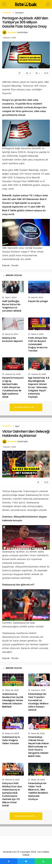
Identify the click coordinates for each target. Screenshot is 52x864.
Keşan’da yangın (38, 301)
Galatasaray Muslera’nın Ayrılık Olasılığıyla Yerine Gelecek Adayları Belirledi (12, 700)
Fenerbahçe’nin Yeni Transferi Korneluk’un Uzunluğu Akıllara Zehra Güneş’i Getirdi (38, 702)
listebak (12, 32)
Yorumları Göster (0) (24, 407)
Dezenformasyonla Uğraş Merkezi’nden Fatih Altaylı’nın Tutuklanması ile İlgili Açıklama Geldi (12, 387)
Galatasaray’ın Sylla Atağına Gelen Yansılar (11, 740)
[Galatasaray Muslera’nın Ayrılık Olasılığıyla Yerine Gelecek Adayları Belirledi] (13, 680)
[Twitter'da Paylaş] (26, 861)
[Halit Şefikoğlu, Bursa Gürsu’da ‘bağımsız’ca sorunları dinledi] (13, 287)
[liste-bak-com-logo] (26, 4)
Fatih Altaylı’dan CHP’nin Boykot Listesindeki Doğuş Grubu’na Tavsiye (37, 344)
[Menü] (4, 4)
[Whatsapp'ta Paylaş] (43, 861)
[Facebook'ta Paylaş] (8, 861)
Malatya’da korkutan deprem (12, 339)
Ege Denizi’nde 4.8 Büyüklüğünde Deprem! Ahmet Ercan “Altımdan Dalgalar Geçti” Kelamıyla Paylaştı (38, 387)
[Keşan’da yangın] (39, 287)
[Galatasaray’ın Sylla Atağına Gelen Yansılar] (13, 723)
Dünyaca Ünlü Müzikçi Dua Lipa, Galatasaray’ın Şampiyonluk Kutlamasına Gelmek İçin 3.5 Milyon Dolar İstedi (12, 794)
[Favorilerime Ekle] (20, 73)
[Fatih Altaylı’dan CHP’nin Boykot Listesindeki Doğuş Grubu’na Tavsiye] (39, 323)
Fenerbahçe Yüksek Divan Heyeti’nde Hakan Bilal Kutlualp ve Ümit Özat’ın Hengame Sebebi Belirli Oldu (38, 746)
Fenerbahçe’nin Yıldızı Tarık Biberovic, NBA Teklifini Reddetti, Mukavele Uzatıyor (38, 791)
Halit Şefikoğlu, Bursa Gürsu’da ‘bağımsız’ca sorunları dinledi (11, 306)
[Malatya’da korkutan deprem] (13, 323)
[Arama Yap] (48, 4)
